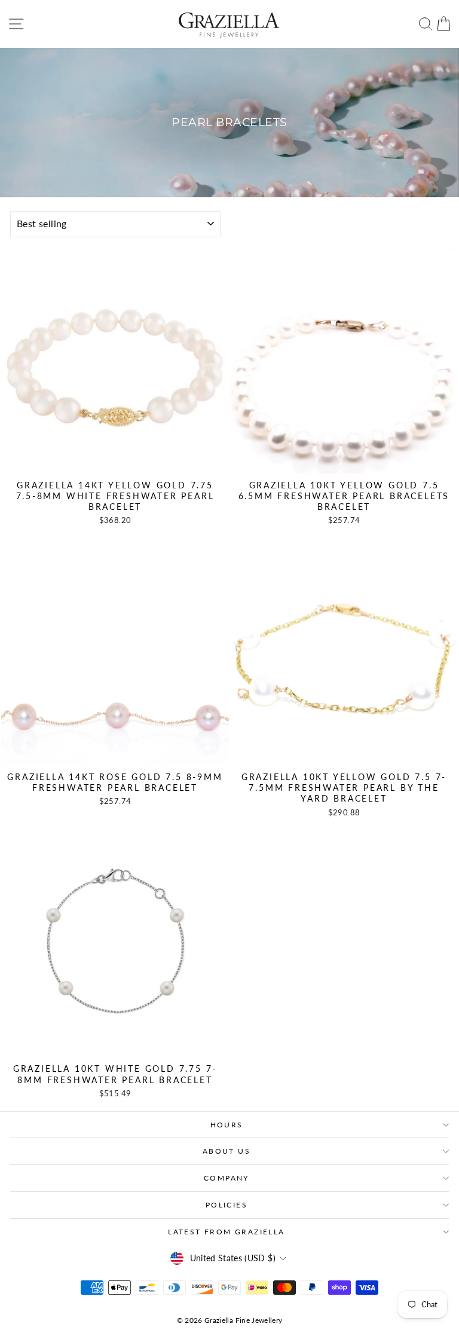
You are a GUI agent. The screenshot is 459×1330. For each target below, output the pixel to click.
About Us (226, 1150)
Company (226, 1177)
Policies (226, 1204)
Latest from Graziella (226, 1231)
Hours (226, 1124)
